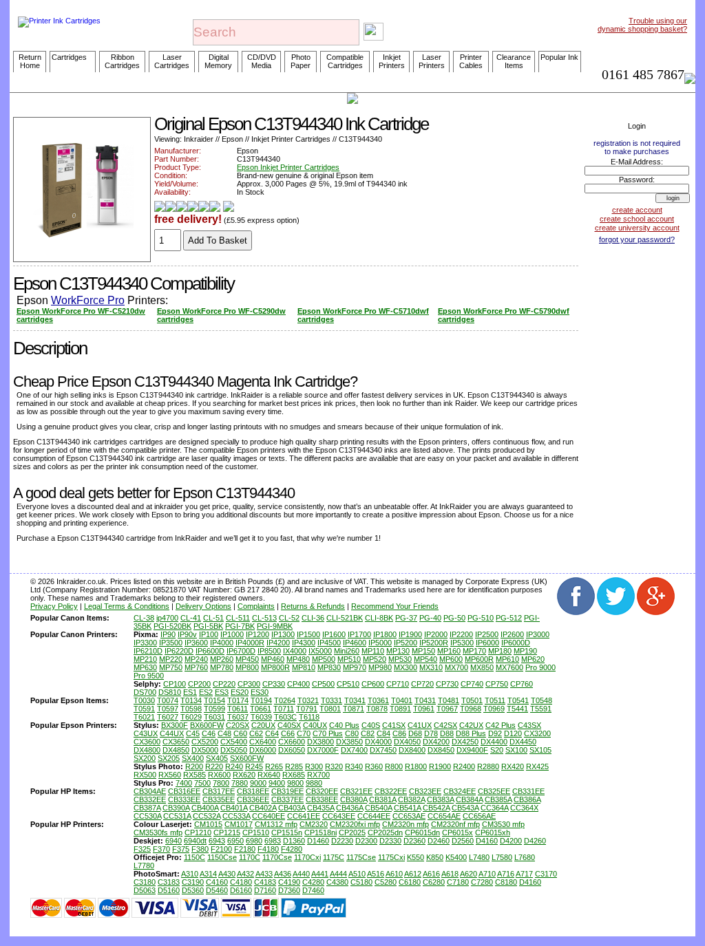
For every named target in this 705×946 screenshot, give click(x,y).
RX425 (537, 766)
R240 (234, 766)
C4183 (265, 882)
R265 (274, 766)
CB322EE (391, 791)
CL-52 (289, 618)
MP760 (196, 667)
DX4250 (465, 742)
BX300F (174, 725)
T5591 (540, 709)
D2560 (463, 841)
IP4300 (303, 642)
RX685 (293, 775)
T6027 (167, 717)
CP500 (323, 684)
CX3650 (175, 742)
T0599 (214, 709)
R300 (314, 766)
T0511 (495, 700)
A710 (487, 874)
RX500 (145, 775)
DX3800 (320, 742)
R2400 (464, 766)
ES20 (240, 692)
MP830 (329, 667)
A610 (394, 874)
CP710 (397, 684)
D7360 (289, 890)
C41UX (420, 725)
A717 (524, 874)
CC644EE (373, 816)
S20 (496, 750)
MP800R (275, 667)
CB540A (378, 808)
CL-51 (213, 618)
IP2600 (512, 634)
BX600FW (207, 725)
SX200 (145, 758)
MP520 (374, 659)
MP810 (303, 667)
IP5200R (433, 642)
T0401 (401, 700)
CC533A (236, 816)
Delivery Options (203, 606)
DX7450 (383, 750)
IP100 (208, 634)
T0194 (261, 700)
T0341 (355, 700)
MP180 (500, 651)
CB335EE (218, 799)
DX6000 (262, 750)
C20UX (263, 725)
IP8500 (269, 651)
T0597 (167, 709)
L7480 (479, 857)
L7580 (502, 857)
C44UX (172, 733)
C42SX (445, 725)
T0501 (472, 700)
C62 (256, 733)
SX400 (193, 758)
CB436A (349, 808)
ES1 (190, 692)
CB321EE (356, 791)
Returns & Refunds (313, 606)
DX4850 (175, 750)
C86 (399, 733)
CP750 (496, 684)
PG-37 (406, 618)
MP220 (170, 659)
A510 (357, 874)
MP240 (196, 659)
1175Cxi (391, 857)
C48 (224, 733)
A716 (505, 874)
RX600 (219, 775)
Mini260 (346, 651)
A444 (338, 874)
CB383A (440, 799)
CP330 (273, 684)
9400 (277, 783)
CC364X (524, 808)
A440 (301, 874)
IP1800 (385, 634)
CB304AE (150, 791)
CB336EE (253, 799)
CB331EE (528, 791)
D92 (495, 733)
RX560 (169, 775)
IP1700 (359, 634)
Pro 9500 (149, 675)
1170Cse (277, 857)
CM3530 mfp (503, 824)
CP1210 (198, 832)
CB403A (291, 808)
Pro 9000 (540, 667)
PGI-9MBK (275, 626)
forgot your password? (637, 239)
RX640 (268, 775)
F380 (200, 849)
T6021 (144, 717)
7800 (221, 783)
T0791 (306, 709)
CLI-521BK (344, 618)
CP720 (422, 684)
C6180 (410, 882)
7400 (184, 783)
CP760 (521, 684)
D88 (447, 733)
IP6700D (241, 651)
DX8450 (441, 750)
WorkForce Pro (88, 300)
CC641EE (303, 816)
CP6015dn (422, 832)
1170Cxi (307, 857)
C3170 (546, 874)
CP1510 (255, 832)
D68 (415, 733)
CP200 (199, 684)
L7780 (144, 865)
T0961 (423, 709)
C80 (352, 733)
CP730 (447, 684)
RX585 (194, 775)
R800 (394, 766)
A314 (208, 874)
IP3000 (537, 634)
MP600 (451, 659)
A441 (319, 874)
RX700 (318, 775)
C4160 (217, 882)
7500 (202, 783)
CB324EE (459, 791)
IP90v (187, 634)
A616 (431, 874)
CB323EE (425, 791)
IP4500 (329, 642)
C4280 (313, 882)
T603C (285, 717)
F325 (142, 849)
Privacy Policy (54, 606)
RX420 (512, 766)
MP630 (145, 667)
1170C (249, 857)
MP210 (145, 659)
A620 (468, 874)
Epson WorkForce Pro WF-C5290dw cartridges (221, 315)
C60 (240, 733)
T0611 (237, 709)
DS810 (169, 692)
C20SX (237, 725)
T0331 (331, 700)
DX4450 (522, 742)
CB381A (382, 799)
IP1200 (257, 634)
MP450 (247, 659)
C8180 (506, 882)
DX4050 (407, 742)
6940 (173, 841)
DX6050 (291, 750)
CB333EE (184, 799)
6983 (272, 841)
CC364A (494, 808)
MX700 (456, 667)
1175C (333, 857)
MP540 (425, 659)
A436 (282, 874)
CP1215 (226, 832)
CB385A (498, 799)
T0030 (144, 700)
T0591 (144, 709)
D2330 (390, 841)
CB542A (436, 808)
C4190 (289, 882)
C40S (370, 725)
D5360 (193, 890)
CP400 (298, 684)
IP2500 (486, 634)
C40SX (289, 725)
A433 (264, 874)
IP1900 (410, 634)
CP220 (224, 684)
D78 (431, 733)
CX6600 (291, 742)
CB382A (411, 799)
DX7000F (323, 750)
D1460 (318, 841)
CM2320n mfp (405, 824)
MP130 (398, 651)
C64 (272, 733)
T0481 (448, 700)
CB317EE (218, 791)
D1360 (294, 841)
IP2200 (461, 634)
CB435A (320, 808)
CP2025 (352, 832)
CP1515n (286, 832)
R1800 (416, 766)
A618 (450, 874)
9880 (314, 783)
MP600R (479, 659)
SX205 (169, 758)
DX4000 (378, 742)
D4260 (535, 841)
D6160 (241, 890)
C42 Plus (500, 725)
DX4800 (147, 750)
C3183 (169, 882)
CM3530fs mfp (158, 832)
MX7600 (509, 667)
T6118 (309, 717)
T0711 (283, 709)
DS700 (145, 692)
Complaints (256, 606)
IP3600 (196, 642)
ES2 (206, 692)
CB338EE (322, 799)
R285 (294, 766)
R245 (254, 766)
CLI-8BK (379, 618)
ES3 (222, 692)
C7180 (458, 882)
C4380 (337, 882)
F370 (161, 849)
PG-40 (430, 618)
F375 (180, 849)
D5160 (169, 890)
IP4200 (278, 642)
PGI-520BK (172, 626)
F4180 (268, 849)
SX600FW (247, 758)
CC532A (206, 816)
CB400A (204, 808)
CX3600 (147, 742)
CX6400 (262, 742)
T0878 (377, 709)
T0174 (238, 700)
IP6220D (179, 651)
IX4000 (294, 651)
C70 (304, 733)
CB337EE (287, 799)
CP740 (472, 684)
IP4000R (249, 642)
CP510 (348, 684)
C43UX (146, 733)
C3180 (145, 882)
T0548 (541, 700)
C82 (368, 733)
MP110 (372, 651)
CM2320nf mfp (455, 824)
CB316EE (184, 791)
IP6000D (515, 642)
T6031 (214, 717)
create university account (637, 228)
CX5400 (233, 742)
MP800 (247, 667)
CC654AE (444, 816)
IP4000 (221, 642)
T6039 (261, 717)
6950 (235, 841)
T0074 (167, 700)
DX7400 (354, 750)
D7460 (313, 890)
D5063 (145, 890)
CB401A (233, 808)
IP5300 (462, 642)
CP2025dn (385, 832)
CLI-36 (313, 618)
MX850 (482, 667)
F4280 (291, 849)
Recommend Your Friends (395, 606)
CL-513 (264, 618)
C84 (383, 733)
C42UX (471, 725)
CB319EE (287, 791)
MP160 (449, 651)
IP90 (168, 634)
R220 (214, 766)
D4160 (487, 841)
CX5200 (204, 742)
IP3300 (145, 642)
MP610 (507, 659)
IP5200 (405, 642)
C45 (193, 733)
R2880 (488, 766)
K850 (434, 857)
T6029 (191, 717)
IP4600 (354, 642)
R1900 (440, 766)
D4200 (511, 841)
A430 (226, 874)
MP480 (298, 659)
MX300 (405, 667)
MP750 (170, 667)
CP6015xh (492, 832)
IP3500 (170, 642)
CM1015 (208, 824)
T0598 (191, 709)
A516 (375, 874)
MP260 (221, 659)
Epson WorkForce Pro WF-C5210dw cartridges (81, 315)
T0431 (425, 700)
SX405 (217, 758)
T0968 (470, 709)
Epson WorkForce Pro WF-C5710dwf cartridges (363, 315)
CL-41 (190, 618)
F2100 (221, 849)
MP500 (323, 659)
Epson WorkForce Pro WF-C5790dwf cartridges (503, 315)
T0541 (518, 700)
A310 (189, 874)
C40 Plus (344, 725)
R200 (194, 766)
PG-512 (509, 618)
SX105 (540, 750)
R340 (354, 766)
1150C (194, 857)
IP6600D (210, 651)
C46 (208, 733)
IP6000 (487, 642)
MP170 (474, 651)
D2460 (439, 841)
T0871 (353, 709)
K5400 (456, 857)
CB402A (262, 808)
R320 (334, 766)
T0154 (214, 700)
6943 (217, 841)
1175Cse (361, 857)
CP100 (174, 684)
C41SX (394, 725)
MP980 (380, 667)
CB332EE (150, 799)
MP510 (349, 659)
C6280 (434, 882)
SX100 (516, 750)
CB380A (353, 799)
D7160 (265, 890)
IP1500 (308, 634)
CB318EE (253, 791)
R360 (374, 766)
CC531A (177, 816)
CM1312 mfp (276, 824)
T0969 (494, 709)
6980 (254, 841)
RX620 (244, 775)
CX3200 (537, 733)
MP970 (354, 667)
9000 (258, 783)
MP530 (400, 659)
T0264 (284, 700)
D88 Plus (471, 733)
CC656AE (479, 816)
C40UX (315, 725)
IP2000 (436, 634)
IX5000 (320, 651)
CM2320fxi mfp (355, 824)
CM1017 (238, 824)
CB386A (527, 799)
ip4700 (167, 618)
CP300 (249, 684)
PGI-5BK (208, 626)
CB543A (465, 808)
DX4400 (494, 742)
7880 (239, 783)
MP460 (272, 659)
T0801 (330, 709)
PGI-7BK (240, 626)
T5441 (517, 709)
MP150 (423, 651)
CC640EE (268, 816)
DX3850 (349, 742)
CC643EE (338, 816)
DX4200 (436, 742)
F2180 (244, 849)
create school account (637, 219)
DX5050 (233, 750)
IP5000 (380, 642)
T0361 (378, 700)
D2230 (342, 841)
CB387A (147, 808)
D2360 (414, 841)
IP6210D (148, 651)
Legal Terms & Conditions (126, 606)
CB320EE (322, 791)
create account (637, 210)
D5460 (217, 890)
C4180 (241, 882)
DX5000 (204, 750)
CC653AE (408, 816)
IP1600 (334, 634)
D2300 (366, 841)
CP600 (372, 684)
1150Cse (222, 857)
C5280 (386, 882)
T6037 (238, 717)
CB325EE (494, 791)
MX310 (431, 667)
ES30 (260, 692)
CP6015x (457, 832)
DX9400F (472, 750)
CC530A (147, 816)
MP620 (533, 659)
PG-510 (480, 618)
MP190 (525, 651)
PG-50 (454, 618)
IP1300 (283, 634)
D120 (513, 733)
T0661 (260, 709)
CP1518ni (320, 832)
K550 (415, 857)
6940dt (195, 841)
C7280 (482, 882)
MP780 (221, 667)
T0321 (308, 700)
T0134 (191, 700)
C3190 (193, 882)
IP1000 (232, 634)
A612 (412, 874)
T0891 (400, 709)
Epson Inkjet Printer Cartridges (288, 167)
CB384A (469, 799)
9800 (295, 783)
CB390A (175, 808)
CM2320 (313, 824)
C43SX (529, 725)
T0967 (447, 709)
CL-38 (144, 618)
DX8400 (412, 750)
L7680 (524, 857)
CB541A (407, 808)
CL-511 (238, 618)
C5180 (361, 882)
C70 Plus (328, 733)
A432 (245, 874)
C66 (288, 733)
